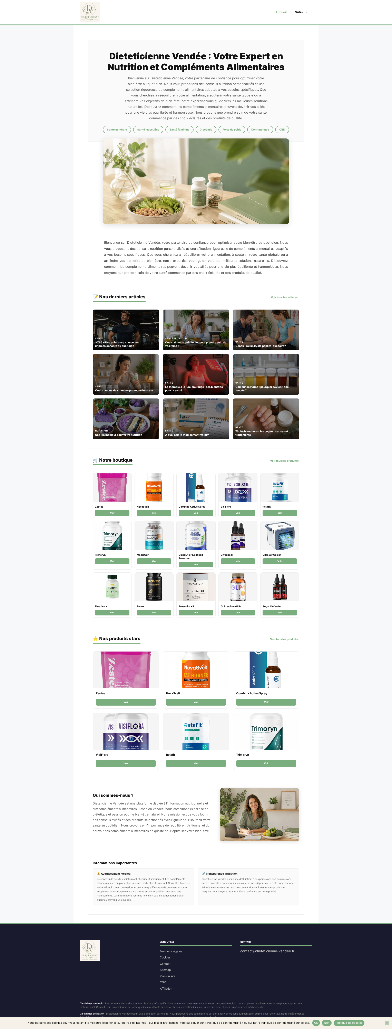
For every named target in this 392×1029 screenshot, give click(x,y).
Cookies (165, 957)
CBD (282, 129)
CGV (163, 982)
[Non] (387, 1023)
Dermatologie (260, 129)
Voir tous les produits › (284, 460)
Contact (165, 963)
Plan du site (167, 976)
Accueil (281, 12)
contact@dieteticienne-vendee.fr (267, 951)
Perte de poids (232, 129)
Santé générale (117, 129)
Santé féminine (179, 129)
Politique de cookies (349, 1022)
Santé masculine (148, 129)
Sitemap (165, 969)
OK (316, 1022)
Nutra (299, 12)
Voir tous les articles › (285, 297)
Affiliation (166, 988)
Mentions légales (171, 951)
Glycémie (206, 129)
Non (327, 1022)
